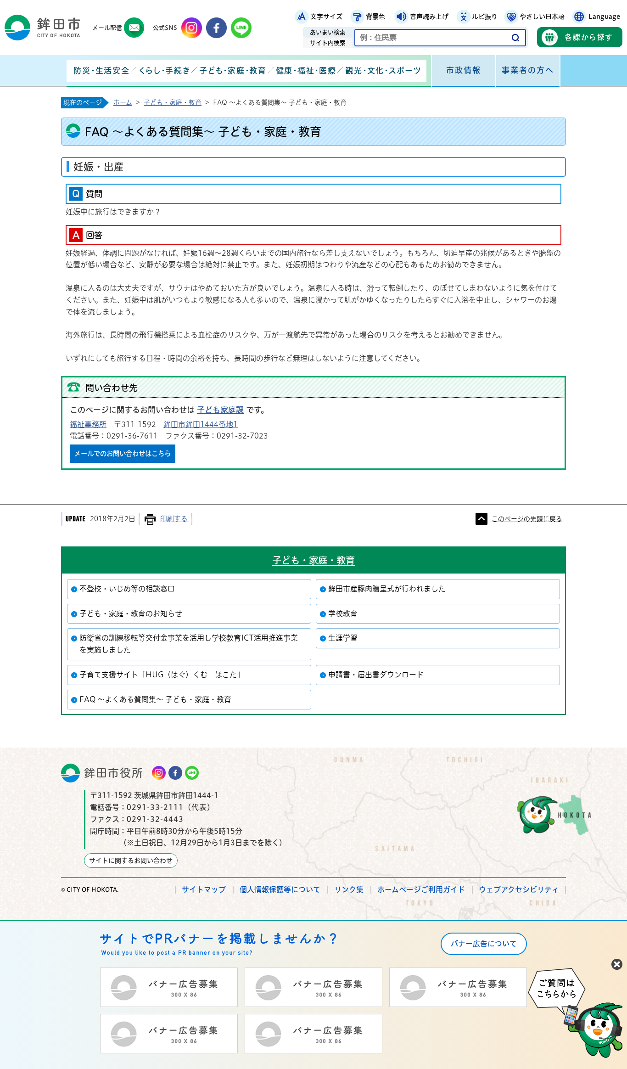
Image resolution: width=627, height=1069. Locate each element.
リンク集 (349, 889)
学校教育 (343, 613)
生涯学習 (343, 637)
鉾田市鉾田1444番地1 (200, 424)
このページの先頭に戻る (527, 519)
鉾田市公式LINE (241, 27)
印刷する (174, 518)
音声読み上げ (429, 16)
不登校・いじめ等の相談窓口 (127, 588)
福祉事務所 (88, 424)
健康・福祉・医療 (306, 70)
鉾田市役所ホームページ (42, 27)
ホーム (122, 102)
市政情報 (463, 70)
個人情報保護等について (280, 889)
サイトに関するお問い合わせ (131, 860)
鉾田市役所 (114, 772)
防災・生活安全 (101, 70)
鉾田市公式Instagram (191, 27)
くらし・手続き (164, 70)
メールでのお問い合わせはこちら (122, 453)
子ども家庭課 (220, 410)
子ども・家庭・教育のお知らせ (130, 613)
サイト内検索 (328, 43)
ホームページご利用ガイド (421, 889)
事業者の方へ (528, 70)
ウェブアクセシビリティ (519, 889)
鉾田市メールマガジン (134, 27)
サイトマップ (204, 889)
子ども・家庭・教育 (232, 70)
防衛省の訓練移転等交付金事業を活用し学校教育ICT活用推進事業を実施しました (188, 643)
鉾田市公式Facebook (216, 27)
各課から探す (589, 37)
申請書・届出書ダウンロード (376, 674)
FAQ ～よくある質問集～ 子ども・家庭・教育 (155, 699)
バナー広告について (484, 943)
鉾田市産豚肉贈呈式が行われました (387, 588)
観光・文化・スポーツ (383, 70)
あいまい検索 (328, 32)
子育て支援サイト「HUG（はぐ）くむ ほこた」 (161, 674)
